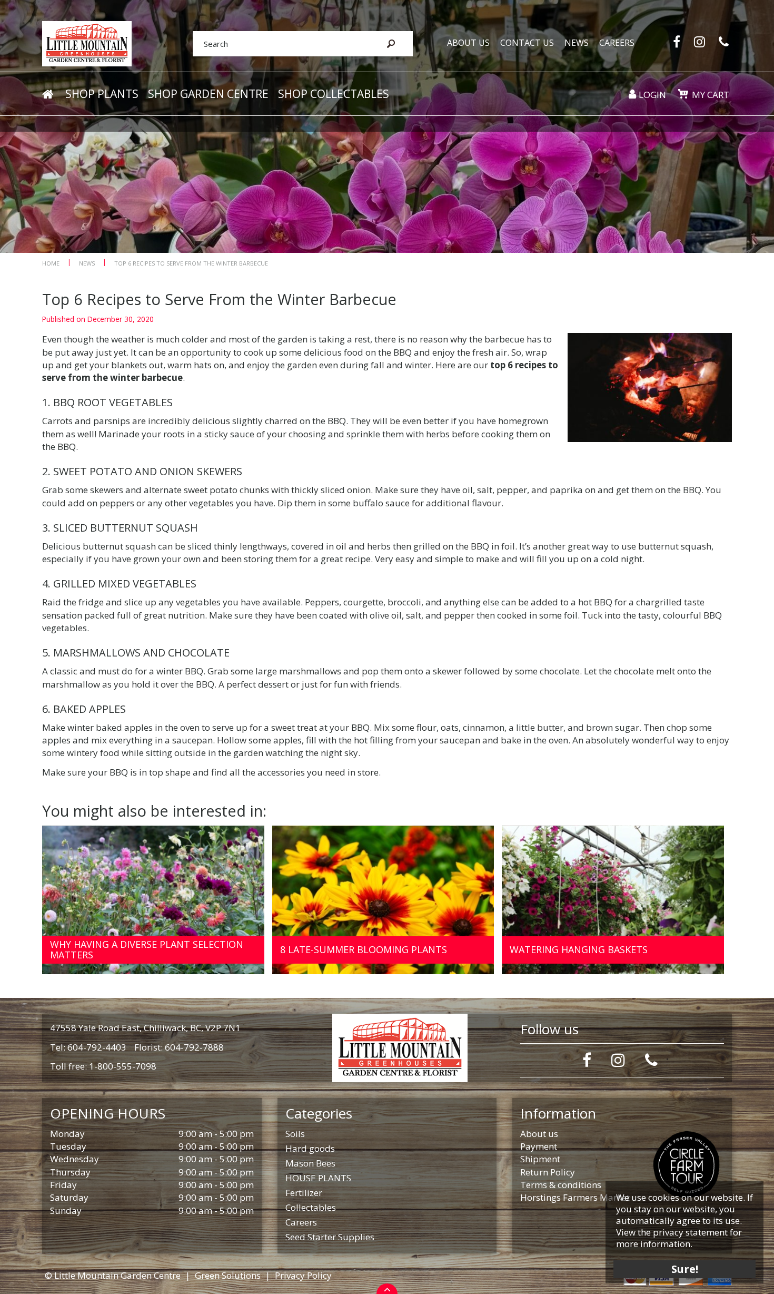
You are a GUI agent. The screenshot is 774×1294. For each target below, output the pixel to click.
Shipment (540, 1159)
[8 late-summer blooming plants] (383, 900)
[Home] (47, 94)
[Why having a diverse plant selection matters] (153, 900)
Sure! (684, 1269)
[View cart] (683, 94)
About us (539, 1134)
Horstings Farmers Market (575, 1197)
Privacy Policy (303, 1275)
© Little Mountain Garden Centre (113, 1275)
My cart (710, 95)
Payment (538, 1146)
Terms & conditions (560, 1185)
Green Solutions (228, 1275)
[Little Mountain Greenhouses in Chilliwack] (87, 43)
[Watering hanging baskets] (613, 900)
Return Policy (547, 1172)
